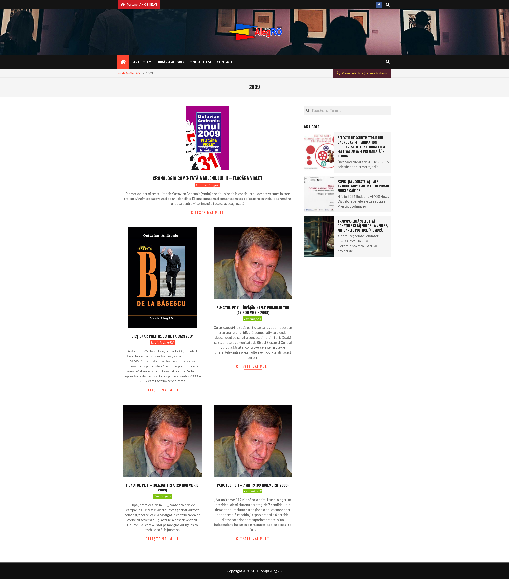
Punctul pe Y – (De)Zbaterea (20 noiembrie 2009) (162, 487)
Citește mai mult (207, 212)
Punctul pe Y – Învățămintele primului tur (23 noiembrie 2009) (252, 310)
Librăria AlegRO (207, 185)
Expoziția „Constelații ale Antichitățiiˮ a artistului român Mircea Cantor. (363, 186)
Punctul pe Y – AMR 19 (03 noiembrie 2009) (253, 485)
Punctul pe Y (253, 318)
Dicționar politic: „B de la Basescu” (162, 336)
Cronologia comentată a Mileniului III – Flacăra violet (207, 178)
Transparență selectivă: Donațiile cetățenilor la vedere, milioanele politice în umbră (363, 226)
